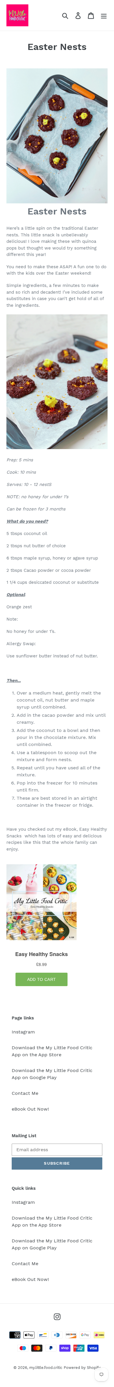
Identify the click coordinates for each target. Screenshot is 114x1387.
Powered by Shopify (82, 1367)
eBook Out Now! (30, 1109)
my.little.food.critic (45, 1367)
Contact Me (25, 1093)
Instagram (23, 1032)
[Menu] (103, 15)
